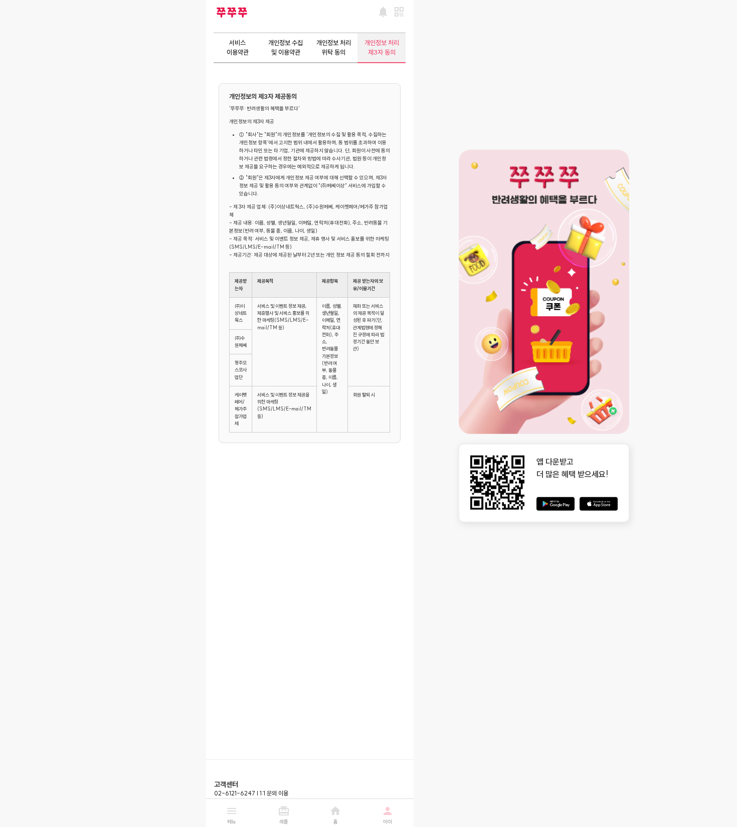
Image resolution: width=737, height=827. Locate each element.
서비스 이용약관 (238, 47)
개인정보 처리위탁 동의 (333, 47)
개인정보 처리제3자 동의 (381, 47)
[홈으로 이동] (231, 13)
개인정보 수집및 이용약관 (285, 47)
